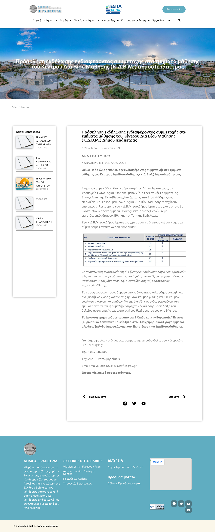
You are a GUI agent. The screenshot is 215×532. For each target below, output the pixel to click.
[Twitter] (134, 403)
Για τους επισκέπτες (133, 20)
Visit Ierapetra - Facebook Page (81, 466)
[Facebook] (125, 403)
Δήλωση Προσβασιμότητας (124, 483)
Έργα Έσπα (159, 20)
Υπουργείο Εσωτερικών (77, 483)
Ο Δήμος (48, 20)
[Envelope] (188, 510)
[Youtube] (143, 403)
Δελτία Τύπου (20, 106)
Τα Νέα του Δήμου (84, 20)
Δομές (64, 20)
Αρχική (37, 20)
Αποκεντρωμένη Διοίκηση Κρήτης (79, 472)
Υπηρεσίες (108, 20)
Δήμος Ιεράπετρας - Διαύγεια (125, 467)
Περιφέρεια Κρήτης (75, 478)
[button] (179, 20)
